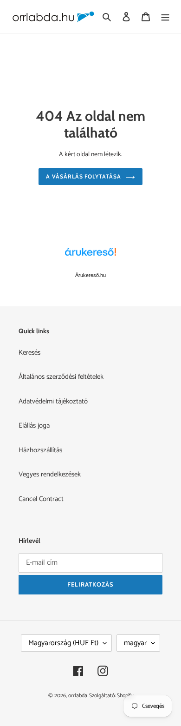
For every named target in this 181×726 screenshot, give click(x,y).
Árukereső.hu (90, 275)
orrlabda (77, 695)
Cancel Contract (41, 499)
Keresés (29, 352)
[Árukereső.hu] (90, 256)
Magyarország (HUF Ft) (63, 643)
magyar (135, 643)
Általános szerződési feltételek (61, 377)
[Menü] (165, 16)
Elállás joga (34, 425)
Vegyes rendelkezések (50, 474)
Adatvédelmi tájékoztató (53, 401)
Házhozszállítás (40, 450)
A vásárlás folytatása (83, 176)
